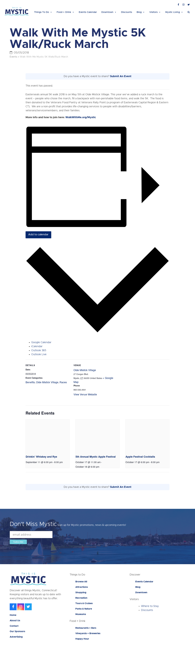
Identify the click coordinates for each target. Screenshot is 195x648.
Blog (139, 12)
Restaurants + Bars (85, 628)
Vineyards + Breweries (87, 633)
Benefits (30, 382)
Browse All (81, 581)
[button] (188, 12)
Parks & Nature (83, 609)
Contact (14, 626)
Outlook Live (39, 354)
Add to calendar (38, 234)
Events (13, 57)
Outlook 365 (38, 350)
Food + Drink (64, 12)
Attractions (81, 587)
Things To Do (41, 12)
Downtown (107, 12)
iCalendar (37, 346)
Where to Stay (150, 606)
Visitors (153, 12)
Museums (80, 614)
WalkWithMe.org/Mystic (80, 117)
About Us (15, 620)
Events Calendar (88, 12)
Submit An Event (120, 76)
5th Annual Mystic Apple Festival (96, 456)
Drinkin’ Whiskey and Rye (41, 456)
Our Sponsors (17, 631)
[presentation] (48, 435)
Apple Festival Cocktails (140, 456)
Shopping (80, 592)
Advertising (16, 637)
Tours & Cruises (84, 603)
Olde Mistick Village (47, 382)
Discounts (126, 12)
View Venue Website (85, 394)
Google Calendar (41, 342)
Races (63, 382)
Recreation (81, 598)
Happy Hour (82, 639)
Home (13, 615)
